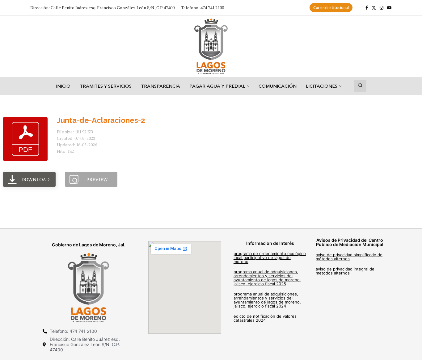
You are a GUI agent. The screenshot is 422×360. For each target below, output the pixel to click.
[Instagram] (381, 7)
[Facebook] (366, 7)
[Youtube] (389, 7)
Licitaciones (321, 86)
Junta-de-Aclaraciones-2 (101, 120)
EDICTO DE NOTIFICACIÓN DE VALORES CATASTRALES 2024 (265, 318)
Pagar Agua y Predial (217, 86)
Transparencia (160, 86)
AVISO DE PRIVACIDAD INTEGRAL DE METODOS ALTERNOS (345, 270)
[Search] (360, 86)
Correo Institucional (331, 7)
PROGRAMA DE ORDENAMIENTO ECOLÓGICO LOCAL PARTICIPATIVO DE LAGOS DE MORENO (270, 257)
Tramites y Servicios (106, 86)
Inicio (63, 86)
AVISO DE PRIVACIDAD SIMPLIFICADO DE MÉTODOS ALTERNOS (349, 256)
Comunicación (278, 86)
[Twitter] (373, 7)
